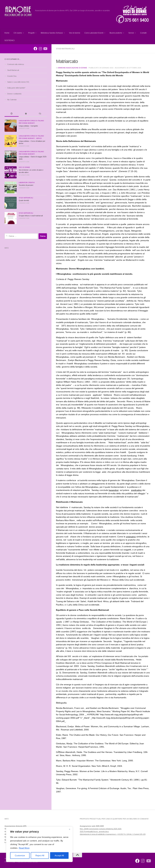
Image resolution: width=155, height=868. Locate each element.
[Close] (69, 829)
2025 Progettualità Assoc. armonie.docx (94, 831)
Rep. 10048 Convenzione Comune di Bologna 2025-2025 (100, 829)
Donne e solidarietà (14, 94)
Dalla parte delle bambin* (16, 88)
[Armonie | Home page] (18, 11)
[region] (39, 844)
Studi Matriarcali (65, 49)
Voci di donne (74, 33)
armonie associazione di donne (72, 68)
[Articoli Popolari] (26, 114)
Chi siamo (18, 33)
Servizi (131, 33)
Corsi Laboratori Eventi (93, 33)
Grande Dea (11, 76)
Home (6, 33)
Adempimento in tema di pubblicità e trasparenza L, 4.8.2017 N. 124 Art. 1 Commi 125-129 (112, 834)
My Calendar (12, 100)
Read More (24, 848)
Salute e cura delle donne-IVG (18, 82)
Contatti (143, 33)
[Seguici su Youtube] (45, 48)
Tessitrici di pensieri (26, 185)
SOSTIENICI (9, 40)
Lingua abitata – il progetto (28, 126)
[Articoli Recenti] (12, 114)
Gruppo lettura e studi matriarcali (31, 216)
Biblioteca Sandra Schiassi (52, 33)
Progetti (31, 33)
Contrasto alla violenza (15, 64)
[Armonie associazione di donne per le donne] (35, 48)
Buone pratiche (116, 33)
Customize (20, 855)
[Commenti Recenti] (40, 114)
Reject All (39, 855)
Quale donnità (24, 200)
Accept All (59, 855)
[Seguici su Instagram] (40, 48)
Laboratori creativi (27, 182)
